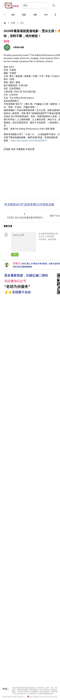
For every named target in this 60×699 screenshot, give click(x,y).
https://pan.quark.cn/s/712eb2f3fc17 (29, 140)
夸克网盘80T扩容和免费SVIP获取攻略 (29, 204)
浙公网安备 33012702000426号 (43, 697)
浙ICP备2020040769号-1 (13, 697)
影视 (13, 23)
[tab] (12, 14)
